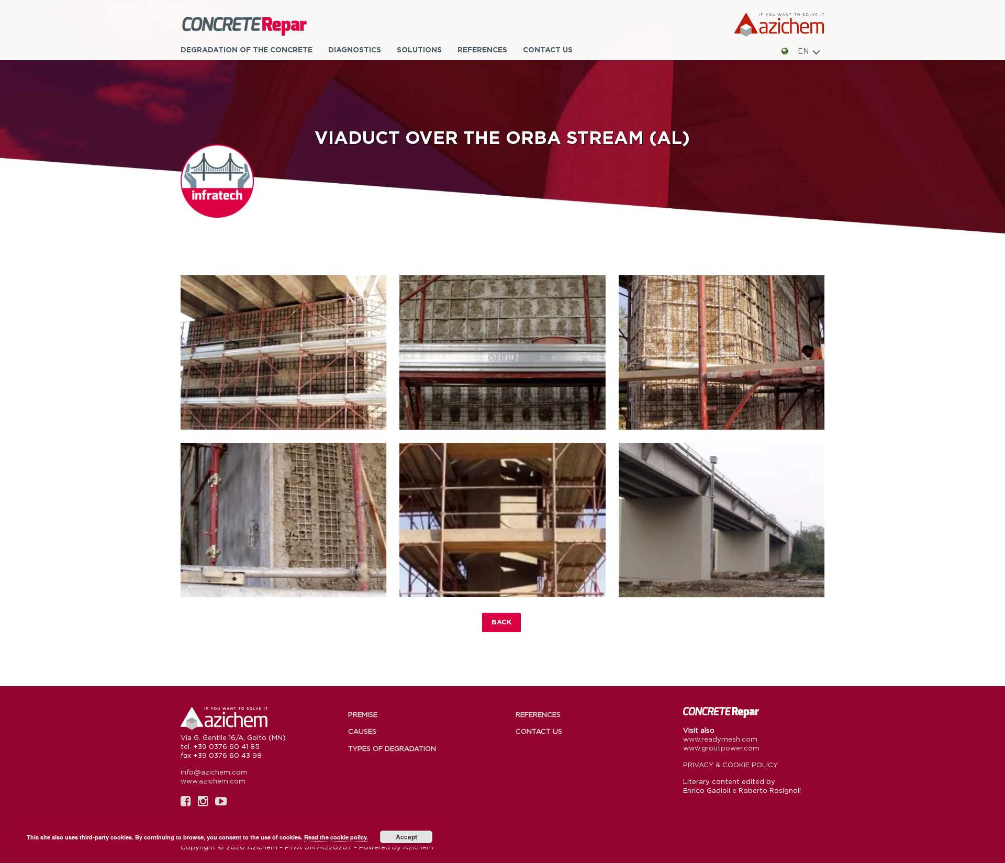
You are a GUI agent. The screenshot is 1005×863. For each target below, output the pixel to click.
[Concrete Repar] (259, 25)
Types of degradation (392, 748)
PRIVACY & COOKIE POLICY (730, 764)
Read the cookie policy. (336, 837)
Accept (406, 837)
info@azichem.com (214, 772)
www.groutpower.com (721, 748)
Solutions (419, 49)
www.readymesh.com (720, 739)
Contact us (548, 49)
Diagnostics (354, 49)
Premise (362, 714)
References (482, 49)
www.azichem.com (213, 780)
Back (501, 621)
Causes (362, 731)
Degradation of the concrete (246, 49)
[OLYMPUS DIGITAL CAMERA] (283, 352)
